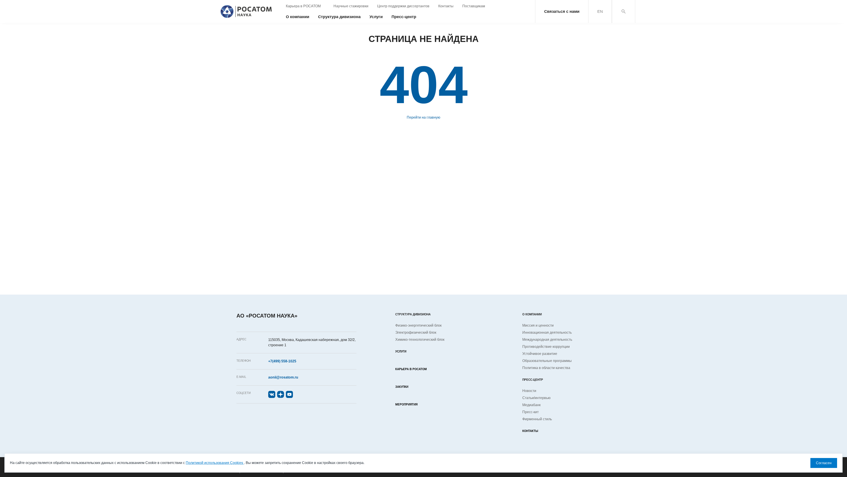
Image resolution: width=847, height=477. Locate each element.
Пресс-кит (530, 412)
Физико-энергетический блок (418, 325)
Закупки (401, 386)
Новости (529, 391)
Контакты (530, 431)
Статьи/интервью (536, 398)
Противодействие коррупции (546, 346)
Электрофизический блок (415, 332)
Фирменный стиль (537, 419)
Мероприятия (406, 404)
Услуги (400, 351)
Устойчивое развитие (539, 354)
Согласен (824, 463)
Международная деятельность (547, 339)
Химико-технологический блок (419, 339)
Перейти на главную (423, 117)
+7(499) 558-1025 (282, 361)
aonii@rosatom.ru (283, 377)
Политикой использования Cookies (215, 463)
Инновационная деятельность (547, 332)
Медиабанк (531, 405)
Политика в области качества (546, 368)
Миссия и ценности (538, 325)
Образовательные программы (547, 361)
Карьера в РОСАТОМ (411, 369)
